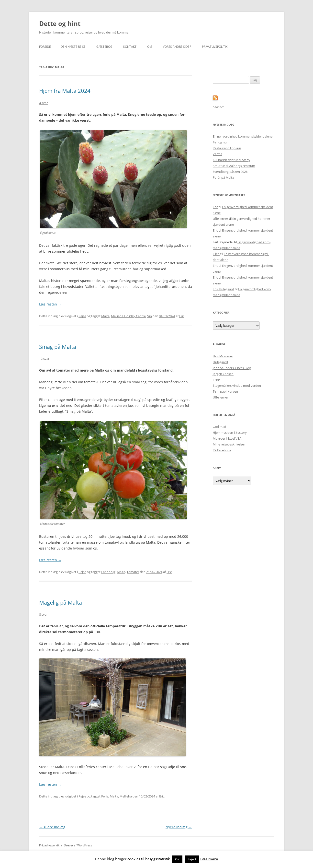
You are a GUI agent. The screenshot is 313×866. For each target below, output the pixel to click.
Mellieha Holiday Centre (128, 316)
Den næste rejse (73, 47)
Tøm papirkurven (225, 391)
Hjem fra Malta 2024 (64, 90)
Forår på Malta (223, 177)
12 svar (44, 358)
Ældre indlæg (52, 827)
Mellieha (126, 796)
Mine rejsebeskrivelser (229, 444)
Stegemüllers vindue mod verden (237, 385)
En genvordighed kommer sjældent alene (242, 136)
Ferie (104, 796)
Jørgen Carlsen (223, 374)
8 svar (43, 614)
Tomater (133, 572)
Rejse (82, 316)
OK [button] (177, 859)
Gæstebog (104, 47)
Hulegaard (220, 362)
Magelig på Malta (60, 602)
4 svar (43, 103)
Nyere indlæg (179, 827)
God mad (219, 426)
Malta (105, 316)
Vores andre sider (177, 47)
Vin (149, 316)
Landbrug (108, 572)
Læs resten (50, 304)
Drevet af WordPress (78, 845)
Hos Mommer (223, 356)
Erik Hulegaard (223, 289)
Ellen (216, 254)
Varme (217, 154)
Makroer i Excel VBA (227, 438)
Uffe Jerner (220, 218)
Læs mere (209, 859)
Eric (181, 316)
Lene (216, 379)
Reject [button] (192, 859)
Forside (45, 47)
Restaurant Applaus (227, 148)
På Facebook (222, 450)
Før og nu (220, 142)
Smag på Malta (57, 346)
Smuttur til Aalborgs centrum (234, 166)
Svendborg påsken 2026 (230, 171)
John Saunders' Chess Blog (232, 368)
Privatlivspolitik (214, 47)
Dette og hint (59, 23)
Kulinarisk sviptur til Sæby (231, 160)
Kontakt (129, 47)
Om (149, 47)
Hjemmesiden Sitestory (230, 432)
